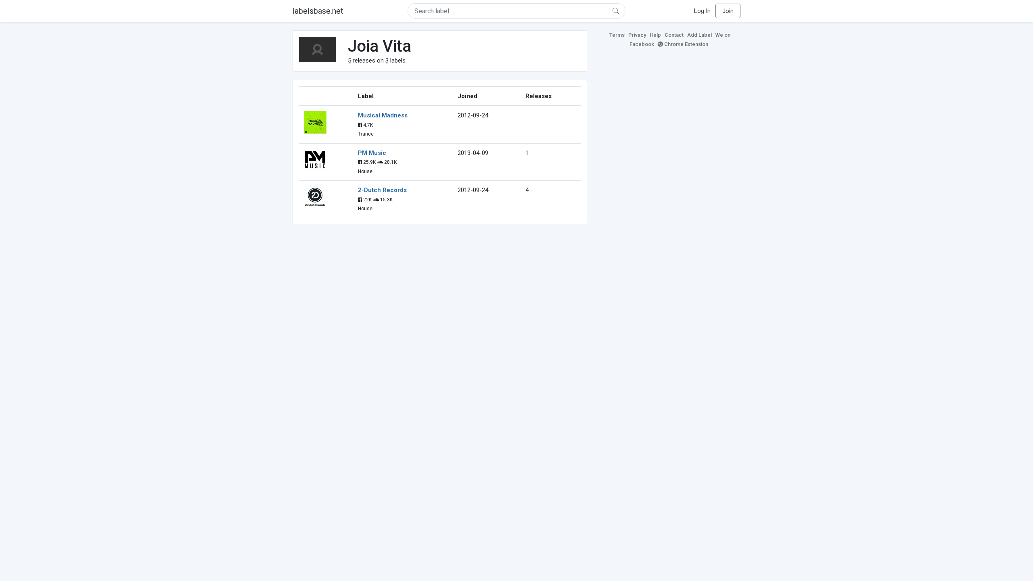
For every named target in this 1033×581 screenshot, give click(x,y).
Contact (674, 35)
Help (655, 35)
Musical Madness (383, 115)
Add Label (699, 35)
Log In (702, 11)
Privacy (637, 35)
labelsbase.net (318, 11)
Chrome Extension (685, 44)
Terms (617, 35)
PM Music (372, 153)
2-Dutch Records (382, 190)
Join (728, 11)
